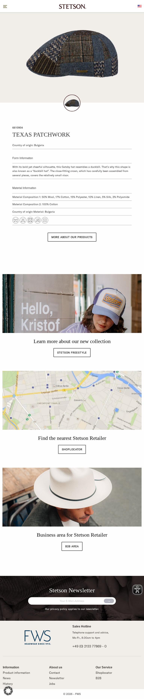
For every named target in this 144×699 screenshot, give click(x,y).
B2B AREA (72, 546)
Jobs (52, 684)
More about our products (72, 237)
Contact (54, 673)
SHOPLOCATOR (72, 449)
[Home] (71, 6)
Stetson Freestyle (72, 352)
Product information (16, 673)
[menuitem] (140, 5)
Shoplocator (104, 673)
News (6, 678)
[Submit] (109, 601)
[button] (8, 691)
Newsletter (56, 678)
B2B (98, 678)
